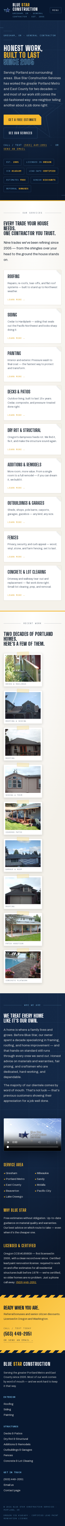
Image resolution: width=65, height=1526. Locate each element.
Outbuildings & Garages (18, 1449)
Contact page (12, 1490)
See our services (20, 133)
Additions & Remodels (17, 1444)
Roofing (8, 1404)
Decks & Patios (13, 1433)
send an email (14, 148)
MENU (55, 10)
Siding (7, 1409)
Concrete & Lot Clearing (18, 1460)
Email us (9, 1484)
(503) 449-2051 (35, 145)
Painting (9, 1414)
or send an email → (18, 1340)
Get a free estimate (22, 120)
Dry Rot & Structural (16, 1438)
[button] (23, 670)
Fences (8, 1455)
